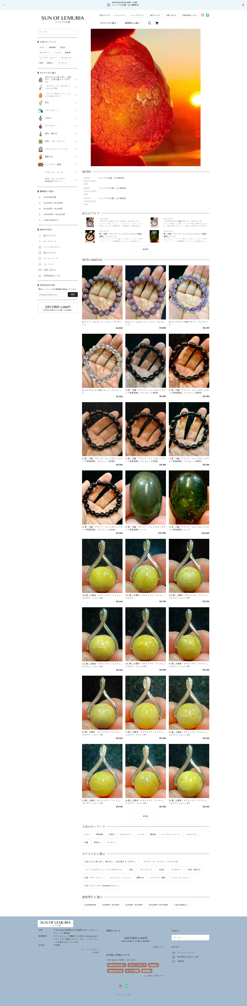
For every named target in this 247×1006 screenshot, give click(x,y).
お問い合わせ (171, 15)
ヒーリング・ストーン (170, 834)
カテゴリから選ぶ (108, 23)
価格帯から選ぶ (132, 23)
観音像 (153, 834)
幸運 (86, 842)
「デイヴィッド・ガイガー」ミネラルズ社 (58, 87)
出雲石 (111, 834)
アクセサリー (51, 126)
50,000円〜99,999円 (133, 905)
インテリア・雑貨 (53, 164)
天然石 (48, 118)
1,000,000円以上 (181, 905)
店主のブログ (105, 15)
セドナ (87, 834)
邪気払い (97, 842)
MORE (145, 249)
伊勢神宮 (99, 834)
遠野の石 (49, 157)
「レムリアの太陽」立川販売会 (112, 188)
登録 (73, 294)
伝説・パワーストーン (55, 141)
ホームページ (120, 15)
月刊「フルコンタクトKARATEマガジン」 (55, 180)
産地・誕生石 (51, 133)
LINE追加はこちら (189, 15)
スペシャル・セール (54, 172)
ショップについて (137, 15)
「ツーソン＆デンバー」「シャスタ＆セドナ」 (57, 95)
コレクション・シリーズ (56, 149)
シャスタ (141, 834)
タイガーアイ (191, 834)
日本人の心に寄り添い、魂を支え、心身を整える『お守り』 (58, 79)
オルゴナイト (125, 834)
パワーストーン (52, 110)
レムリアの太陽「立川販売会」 (112, 178)
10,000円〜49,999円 (110, 905)
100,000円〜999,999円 (158, 905)
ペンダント (111, 842)
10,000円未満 (90, 905)
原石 (47, 102)
